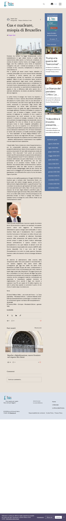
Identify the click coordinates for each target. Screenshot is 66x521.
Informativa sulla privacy (12, 519)
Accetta (58, 517)
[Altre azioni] (40, 20)
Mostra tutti (38, 328)
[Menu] (60, 4)
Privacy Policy (58, 413)
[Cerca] (44, 4)
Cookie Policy (50, 413)
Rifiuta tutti (49, 517)
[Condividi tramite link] (20, 315)
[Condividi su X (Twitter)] (12, 315)
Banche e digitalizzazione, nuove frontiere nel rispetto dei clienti (24, 356)
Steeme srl (13, 413)
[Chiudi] (64, 517)
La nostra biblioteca (38, 402)
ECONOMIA (10, 310)
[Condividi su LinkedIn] (16, 315)
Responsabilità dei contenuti (37, 413)
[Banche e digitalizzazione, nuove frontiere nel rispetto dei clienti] (24, 341)
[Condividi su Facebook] (8, 315)
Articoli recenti (36, 401)
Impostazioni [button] (40, 517)
